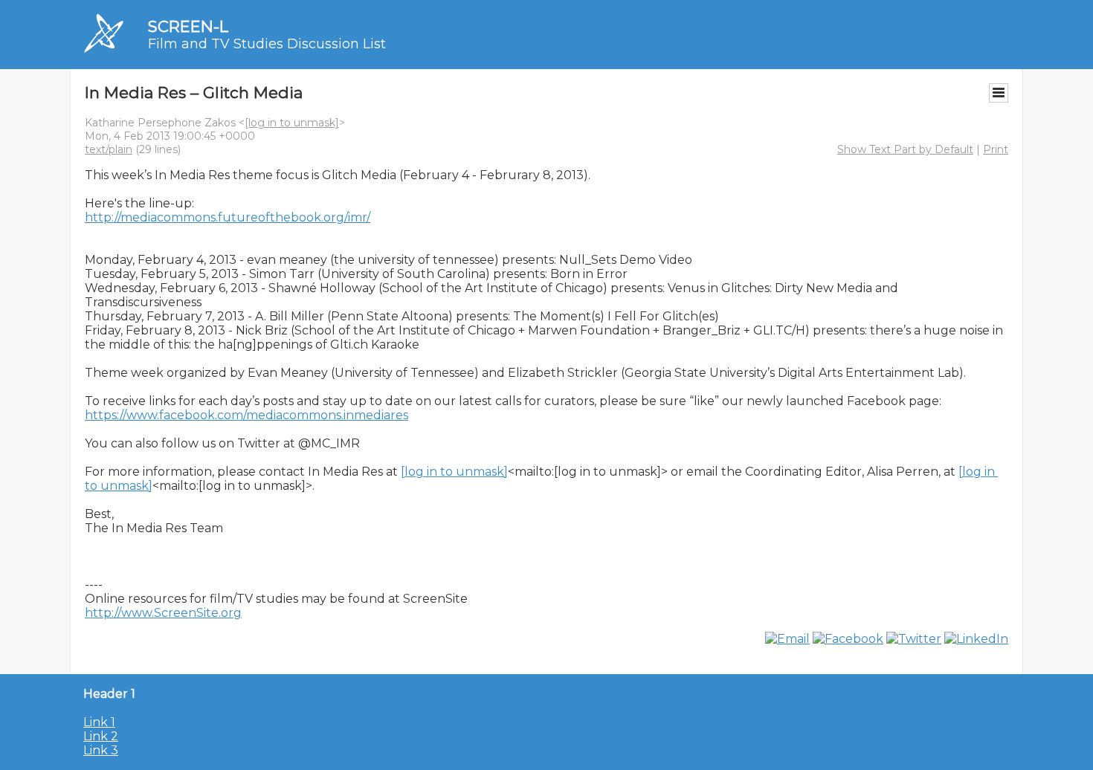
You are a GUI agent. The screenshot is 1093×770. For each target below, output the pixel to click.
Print (995, 149)
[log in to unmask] (292, 122)
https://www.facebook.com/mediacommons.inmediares (246, 415)
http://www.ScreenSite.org (163, 613)
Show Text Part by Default (905, 149)
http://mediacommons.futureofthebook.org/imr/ (227, 217)
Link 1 (99, 722)
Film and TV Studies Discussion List (267, 44)
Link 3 (100, 750)
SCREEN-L (188, 26)
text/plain (108, 149)
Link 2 (100, 736)
